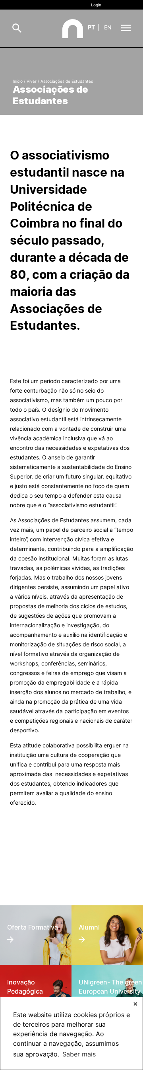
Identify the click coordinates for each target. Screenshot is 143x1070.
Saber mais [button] (79, 1054)
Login (96, 4)
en (108, 27)
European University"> (107, 980)
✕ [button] (135, 1003)
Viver (32, 81)
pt (91, 27)
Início (18, 81)
